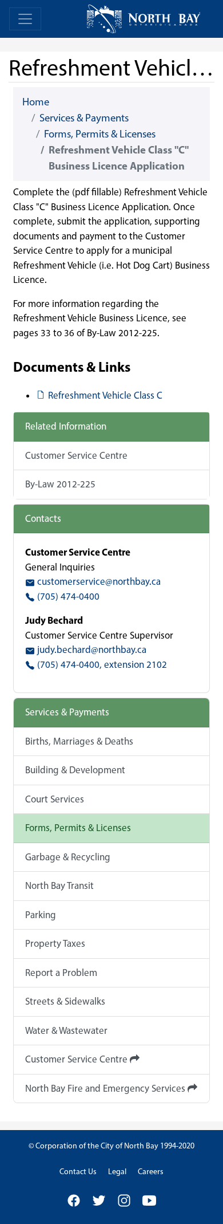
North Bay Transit (59, 885)
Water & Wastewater (66, 1030)
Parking (40, 914)
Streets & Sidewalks (65, 1001)
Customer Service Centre (76, 455)
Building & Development (75, 770)
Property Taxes (55, 943)
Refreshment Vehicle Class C (104, 395)
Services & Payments (84, 117)
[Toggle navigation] (25, 18)
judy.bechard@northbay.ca (90, 649)
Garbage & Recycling (67, 857)
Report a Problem (61, 972)
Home (35, 101)
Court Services (54, 799)
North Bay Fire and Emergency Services (106, 1088)
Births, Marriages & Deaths (79, 741)
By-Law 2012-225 (60, 484)
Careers (151, 1171)
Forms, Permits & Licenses (100, 133)
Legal (117, 1171)
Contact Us (78, 1171)
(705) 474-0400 (67, 596)
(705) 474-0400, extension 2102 (101, 664)
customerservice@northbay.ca (98, 581)
